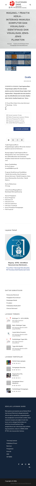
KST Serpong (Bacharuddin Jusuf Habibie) (19, 328)
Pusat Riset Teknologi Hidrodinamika (18, 268)
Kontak (9, 451)
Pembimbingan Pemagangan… (20, 389)
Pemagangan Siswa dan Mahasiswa (19, 45)
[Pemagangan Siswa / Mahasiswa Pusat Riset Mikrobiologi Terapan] (8, 383)
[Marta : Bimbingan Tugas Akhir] (8, 327)
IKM (8, 454)
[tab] (8, 140)
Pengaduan (10, 448)
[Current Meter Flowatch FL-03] (8, 334)
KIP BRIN (9, 457)
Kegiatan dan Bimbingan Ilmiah (21, 43)
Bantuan (9, 446)
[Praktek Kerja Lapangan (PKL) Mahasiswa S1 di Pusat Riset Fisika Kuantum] (8, 362)
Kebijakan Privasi (12, 443)
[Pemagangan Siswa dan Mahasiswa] (8, 369)
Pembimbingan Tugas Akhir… (20, 339)
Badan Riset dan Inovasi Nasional (21, 483)
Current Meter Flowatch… (19, 332)
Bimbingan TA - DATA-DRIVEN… (20, 318)
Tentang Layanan (12, 440)
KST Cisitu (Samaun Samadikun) (17, 321)
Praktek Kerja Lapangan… (19, 361)
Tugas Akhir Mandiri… (17, 346)
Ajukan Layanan (22, 129)
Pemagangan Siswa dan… (19, 367)
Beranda (9, 43)
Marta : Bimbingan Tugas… (19, 325)
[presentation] (9, 140)
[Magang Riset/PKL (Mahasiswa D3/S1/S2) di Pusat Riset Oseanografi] (8, 375)
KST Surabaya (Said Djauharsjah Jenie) (18, 270)
